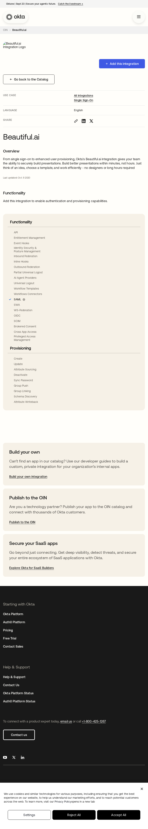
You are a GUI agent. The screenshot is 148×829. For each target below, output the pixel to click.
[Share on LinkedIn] (84, 121)
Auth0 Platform (14, 622)
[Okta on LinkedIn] (22, 757)
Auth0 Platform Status (19, 701)
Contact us (19, 735)
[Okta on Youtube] (5, 757)
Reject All (74, 815)
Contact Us (11, 685)
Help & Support (14, 677)
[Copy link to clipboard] (76, 121)
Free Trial (9, 638)
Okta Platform (13, 614)
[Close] (142, 789)
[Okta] (15, 17)
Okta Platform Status (18, 693)
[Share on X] (91, 121)
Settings (29, 815)
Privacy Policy (75, 801)
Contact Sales (13, 646)
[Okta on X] (14, 757)
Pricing (8, 630)
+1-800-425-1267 (94, 721)
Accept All (118, 815)
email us (66, 721)
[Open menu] (139, 17)
